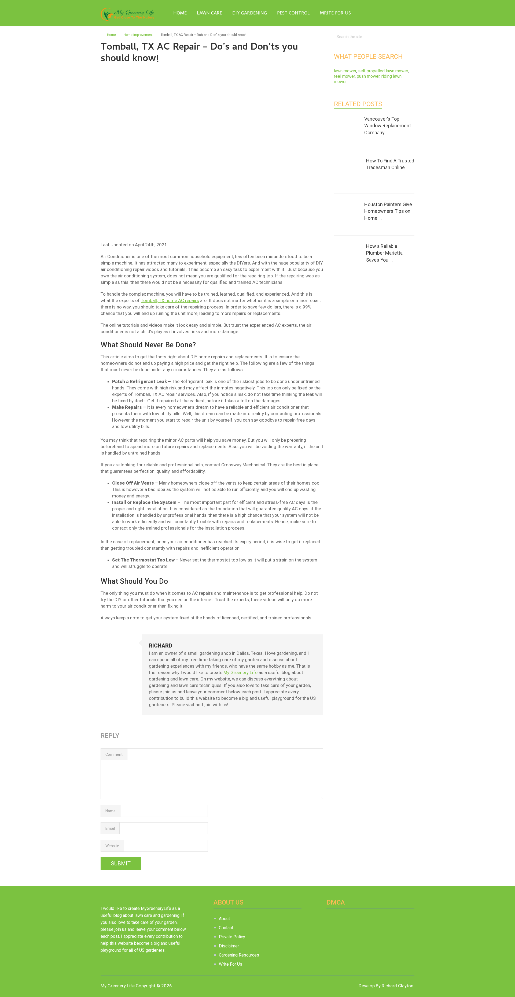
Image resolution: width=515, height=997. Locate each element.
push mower (368, 76)
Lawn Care (209, 13)
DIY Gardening (249, 13)
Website (112, 846)
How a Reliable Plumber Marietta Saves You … (384, 252)
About (224, 918)
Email (110, 828)
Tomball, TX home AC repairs (170, 300)
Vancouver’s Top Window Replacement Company (387, 125)
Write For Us (335, 13)
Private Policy (232, 936)
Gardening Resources (239, 955)
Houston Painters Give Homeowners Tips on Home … (388, 211)
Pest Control (293, 13)
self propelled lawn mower (383, 70)
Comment (114, 754)
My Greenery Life (240, 672)
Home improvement (138, 35)
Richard (160, 645)
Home (179, 13)
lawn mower (345, 70)
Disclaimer (229, 945)
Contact (226, 927)
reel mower (344, 76)
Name (110, 811)
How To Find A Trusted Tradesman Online (390, 164)
